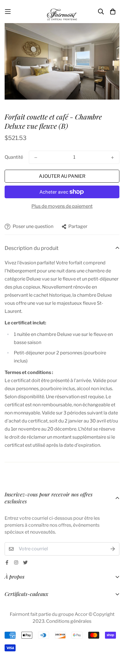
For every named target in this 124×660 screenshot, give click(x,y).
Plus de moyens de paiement (62, 206)
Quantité (14, 157)
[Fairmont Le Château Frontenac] (62, 11)
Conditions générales (68, 621)
